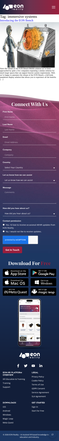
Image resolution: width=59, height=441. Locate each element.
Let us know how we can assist (17, 175)
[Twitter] (25, 365)
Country (6, 162)
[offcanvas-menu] (53, 7)
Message (7, 187)
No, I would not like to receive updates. (24, 231)
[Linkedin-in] (41, 365)
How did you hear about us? (16, 208)
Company (7, 150)
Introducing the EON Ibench (16, 20)
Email (5, 137)
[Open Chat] (52, 434)
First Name (8, 112)
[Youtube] (33, 365)
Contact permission (12, 221)
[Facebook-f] (18, 365)
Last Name (8, 124)
